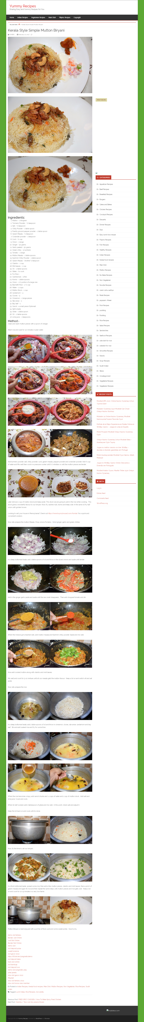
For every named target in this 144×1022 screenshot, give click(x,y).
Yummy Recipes (23, 6)
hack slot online (13, 962)
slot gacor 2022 (13, 954)
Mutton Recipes (57, 986)
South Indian (104, 366)
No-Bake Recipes (106, 275)
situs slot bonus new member (19, 983)
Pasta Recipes (105, 295)
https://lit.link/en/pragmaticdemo (20, 956)
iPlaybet (11, 978)
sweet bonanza (13, 951)
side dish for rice (106, 341)
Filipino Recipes (64, 17)
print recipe (101, 100)
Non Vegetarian (69, 986)
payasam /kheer (105, 300)
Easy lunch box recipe (108, 235)
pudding (103, 310)
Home (12, 17)
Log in (99, 488)
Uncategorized (105, 376)
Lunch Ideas (20, 992)
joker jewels (12, 972)
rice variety (40, 992)
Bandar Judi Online (15, 938)
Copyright (77, 17)
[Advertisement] (112, 63)
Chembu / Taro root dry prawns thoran (30, 1002)
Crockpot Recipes (106, 214)
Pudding (103, 315)
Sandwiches (104, 330)
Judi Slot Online (13, 940)
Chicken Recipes (106, 209)
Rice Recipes (80, 986)
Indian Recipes (22, 17)
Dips (101, 230)
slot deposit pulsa (14, 948)
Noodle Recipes (105, 285)
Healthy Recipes (105, 250)
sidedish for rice (105, 346)
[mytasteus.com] (113, 1010)
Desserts (103, 220)
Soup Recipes (105, 361)
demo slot (11, 946)
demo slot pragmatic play (17, 970)
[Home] (19, 24)
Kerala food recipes (36, 986)
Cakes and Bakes (106, 204)
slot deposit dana (14, 959)
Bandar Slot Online (14, 943)
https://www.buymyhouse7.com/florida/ (63, 513)
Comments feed (103, 498)
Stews (102, 371)
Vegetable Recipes (106, 381)
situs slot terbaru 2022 (16, 981)
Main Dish (52, 17)
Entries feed (101, 493)
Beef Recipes (104, 189)
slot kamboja (12, 964)
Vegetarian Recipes (38, 17)
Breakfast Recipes (106, 194)
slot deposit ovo (14, 967)
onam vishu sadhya (107, 290)
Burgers (102, 199)
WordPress (39, 1018)
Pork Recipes (104, 305)
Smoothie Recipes (106, 351)
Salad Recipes (105, 325)
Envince (47, 1018)
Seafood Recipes (106, 335)
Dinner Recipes (105, 225)
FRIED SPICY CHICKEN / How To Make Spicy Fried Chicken (39, 999)
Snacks (102, 356)
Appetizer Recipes (106, 184)
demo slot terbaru (14, 935)
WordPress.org (102, 503)
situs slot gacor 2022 (15, 975)
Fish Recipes (104, 245)
